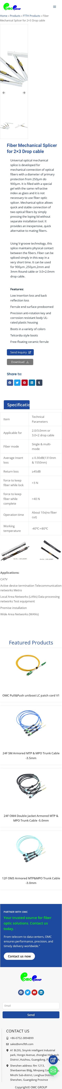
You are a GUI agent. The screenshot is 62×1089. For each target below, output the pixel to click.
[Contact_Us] (53, 1060)
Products (15, 15)
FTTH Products (31, 15)
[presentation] (3, 92)
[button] (10, 383)
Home (3, 15)
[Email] (53, 1070)
